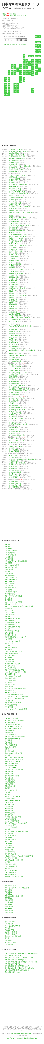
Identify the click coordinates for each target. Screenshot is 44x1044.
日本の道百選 (9, 586)
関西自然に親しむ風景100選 (14, 896)
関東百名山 (8, 904)
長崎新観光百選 (10, 730)
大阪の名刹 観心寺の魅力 (13, 955)
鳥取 (15, 66)
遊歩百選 (7, 571)
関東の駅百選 (9, 910)
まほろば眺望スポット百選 (13, 726)
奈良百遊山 (8, 837)
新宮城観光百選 (10, 813)
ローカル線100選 (10, 668)
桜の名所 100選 (10, 655)
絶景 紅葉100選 (10, 660)
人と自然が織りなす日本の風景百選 (16, 561)
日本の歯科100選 (10, 678)
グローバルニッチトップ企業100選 (16, 709)
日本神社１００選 (10, 692)
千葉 (39, 70)
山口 (9, 72)
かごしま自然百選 (10, 735)
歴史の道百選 (9, 686)
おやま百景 (8, 846)
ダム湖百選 (8, 563)
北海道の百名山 (10, 722)
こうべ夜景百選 (10, 798)
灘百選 (7, 749)
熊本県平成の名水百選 (12, 776)
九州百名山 (8, 890)
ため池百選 (8, 639)
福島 (37, 56)
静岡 (29, 72)
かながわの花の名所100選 (13, 728)
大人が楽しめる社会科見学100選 (15, 672)
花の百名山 (8, 657)
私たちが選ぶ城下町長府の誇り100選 (17, 831)
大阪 (21, 72)
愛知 (27, 72)
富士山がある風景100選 (12, 926)
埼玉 (36, 66)
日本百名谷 (8, 940)
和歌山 (21, 79)
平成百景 (7, 645)
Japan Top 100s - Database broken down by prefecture (22, 1038)
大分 (9, 85)
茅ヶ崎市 (24, 44)
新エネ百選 (8, 649)
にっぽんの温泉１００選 (12, 623)
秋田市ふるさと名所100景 (13, 817)
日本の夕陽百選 (10, 620)
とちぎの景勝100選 (11, 765)
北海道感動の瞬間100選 (12, 739)
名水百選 (7, 544)
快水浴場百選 (9, 559)
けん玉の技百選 (10, 922)
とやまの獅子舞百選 (11, 866)
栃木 (36, 61)
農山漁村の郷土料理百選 (12, 664)
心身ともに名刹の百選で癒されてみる (17, 970)
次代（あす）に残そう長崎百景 (15, 720)
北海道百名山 (9, 815)
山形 (36, 51)
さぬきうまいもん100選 (12, 796)
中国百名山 (8, 894)
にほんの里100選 (10, 680)
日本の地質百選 (10, 614)
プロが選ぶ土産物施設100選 (14, 694)
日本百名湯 (8, 549)
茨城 (39, 61)
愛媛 (15, 85)
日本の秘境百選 (10, 553)
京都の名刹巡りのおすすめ (13, 964)
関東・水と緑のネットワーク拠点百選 (17, 888)
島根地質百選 (9, 833)
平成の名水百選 (10, 625)
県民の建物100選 (10, 864)
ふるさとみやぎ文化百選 (12, 724)
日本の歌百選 (9, 924)
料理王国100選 (9, 930)
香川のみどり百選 (10, 854)
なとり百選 (8, 743)
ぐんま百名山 (9, 802)
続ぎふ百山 (8, 841)
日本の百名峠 (9, 598)
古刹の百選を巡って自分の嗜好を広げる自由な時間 (21, 953)
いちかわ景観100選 (11, 745)
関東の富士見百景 (10, 886)
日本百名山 (8, 590)
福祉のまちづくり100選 (12, 761)
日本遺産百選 (9, 701)
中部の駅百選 (9, 906)
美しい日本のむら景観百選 (13, 596)
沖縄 (33, 90)
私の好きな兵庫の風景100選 (14, 759)
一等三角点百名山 (10, 690)
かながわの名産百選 (11, 790)
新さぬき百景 (9, 778)
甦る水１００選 (10, 684)
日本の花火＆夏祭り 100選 (13, 651)
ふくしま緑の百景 (10, 872)
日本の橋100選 (9, 662)
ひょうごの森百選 (10, 835)
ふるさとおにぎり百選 (12, 565)
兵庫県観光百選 (10, 782)
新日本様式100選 (10, 942)
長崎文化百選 (9, 774)
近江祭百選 (8, 741)
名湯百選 (7, 629)
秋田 (36, 46)
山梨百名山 (8, 843)
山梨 (33, 66)
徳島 (17, 90)
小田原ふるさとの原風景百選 (14, 769)
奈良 (24, 72)
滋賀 (24, 66)
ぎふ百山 (7, 862)
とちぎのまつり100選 (12, 718)
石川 (24, 56)
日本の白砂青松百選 (11, 579)
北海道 (38, 36)
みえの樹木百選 (10, 852)
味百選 (7, 938)
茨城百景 (7, 788)
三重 (24, 79)
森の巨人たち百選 (10, 588)
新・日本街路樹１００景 (12, 627)
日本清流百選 (9, 944)
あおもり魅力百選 (10, 874)
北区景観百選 (9, 809)
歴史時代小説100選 (11, 932)
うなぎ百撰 (8, 682)
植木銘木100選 (9, 751)
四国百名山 (8, 892)
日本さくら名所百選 (11, 551)
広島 (12, 72)
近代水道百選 (9, 633)
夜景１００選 (9, 610)
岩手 (39, 46)
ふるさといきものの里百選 (13, 602)
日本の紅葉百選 (10, 583)
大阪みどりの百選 (10, 839)
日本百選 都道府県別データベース (21, 1033)
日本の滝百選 (9, 569)
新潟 (31, 56)
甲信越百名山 (9, 902)
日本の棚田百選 (10, 581)
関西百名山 (8, 898)
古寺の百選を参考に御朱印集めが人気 (17, 966)
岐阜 (27, 66)
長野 (29, 64)
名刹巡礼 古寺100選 (11, 647)
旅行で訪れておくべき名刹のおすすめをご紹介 (20, 968)
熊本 (6, 90)
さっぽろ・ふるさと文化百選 (14, 876)
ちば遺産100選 (9, 848)
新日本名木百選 (10, 594)
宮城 (39, 51)
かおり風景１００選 (11, 567)
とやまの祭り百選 (10, 825)
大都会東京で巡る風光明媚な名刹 (15, 960)
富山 (27, 61)
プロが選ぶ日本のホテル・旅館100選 (17, 697)
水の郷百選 (8, 608)
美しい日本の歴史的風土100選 (14, 670)
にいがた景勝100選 (11, 827)
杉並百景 (7, 792)
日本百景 (7, 616)
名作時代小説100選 (11, 934)
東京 (36, 72)
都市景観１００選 (10, 635)
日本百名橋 (8, 600)
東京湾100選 (9, 850)
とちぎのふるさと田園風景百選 (15, 737)
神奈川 (33, 72)
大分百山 (7, 794)
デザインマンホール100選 (13, 703)
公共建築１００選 (10, 604)
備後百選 (7, 755)
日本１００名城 (10, 612)
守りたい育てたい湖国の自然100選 (16, 823)
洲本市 (9, 44)
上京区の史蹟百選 (10, 819)
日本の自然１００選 (11, 577)
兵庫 (17, 70)
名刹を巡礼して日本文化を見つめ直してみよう (20, 958)
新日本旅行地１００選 (12, 631)
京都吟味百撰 (9, 784)
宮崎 (9, 90)
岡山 (15, 72)
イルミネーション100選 (12, 641)
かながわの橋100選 (11, 870)
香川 (17, 85)
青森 (37, 42)
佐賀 (6, 79)
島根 (12, 66)
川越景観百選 (9, 732)
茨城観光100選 (9, 804)
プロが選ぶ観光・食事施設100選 (15, 688)
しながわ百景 (9, 806)
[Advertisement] (22, 119)
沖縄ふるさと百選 (10, 747)
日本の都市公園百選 (11, 592)
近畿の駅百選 (9, 900)
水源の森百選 (9, 557)
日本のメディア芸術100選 (13, 936)
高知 (15, 90)
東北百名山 (8, 908)
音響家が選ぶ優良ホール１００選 (15, 637)
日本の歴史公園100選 (12, 653)
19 (5, 44)
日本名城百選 (9, 707)
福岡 (9, 79)
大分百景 (7, 829)
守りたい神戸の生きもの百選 (14, 757)
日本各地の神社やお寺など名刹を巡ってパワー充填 (21, 962)
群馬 (33, 61)
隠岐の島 (14, 44)
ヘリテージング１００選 (12, 618)
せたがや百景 (9, 772)
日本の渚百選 (9, 573)
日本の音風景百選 (10, 555)
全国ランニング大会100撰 (13, 676)
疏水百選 (7, 546)
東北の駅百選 (9, 912)
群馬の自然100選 (10, 786)
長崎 (6, 85)
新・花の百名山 (10, 666)
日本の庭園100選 (10, 674)
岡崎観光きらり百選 (11, 858)
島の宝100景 (9, 643)
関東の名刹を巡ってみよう (13, 972)
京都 (21, 66)
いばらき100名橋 (10, 767)
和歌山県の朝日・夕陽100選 (14, 860)
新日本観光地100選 (11, 705)
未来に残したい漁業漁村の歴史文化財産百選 (19, 606)
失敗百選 (7, 928)
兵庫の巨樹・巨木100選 (12, 800)
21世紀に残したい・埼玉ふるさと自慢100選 (19, 856)
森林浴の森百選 (10, 575)
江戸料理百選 (9, 811)
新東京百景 (8, 868)
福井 (24, 61)
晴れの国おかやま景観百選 (13, 753)
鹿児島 (7, 94)
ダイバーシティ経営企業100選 (14, 699)
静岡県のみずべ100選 (12, 763)
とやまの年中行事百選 (12, 821)
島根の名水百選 (10, 780)
